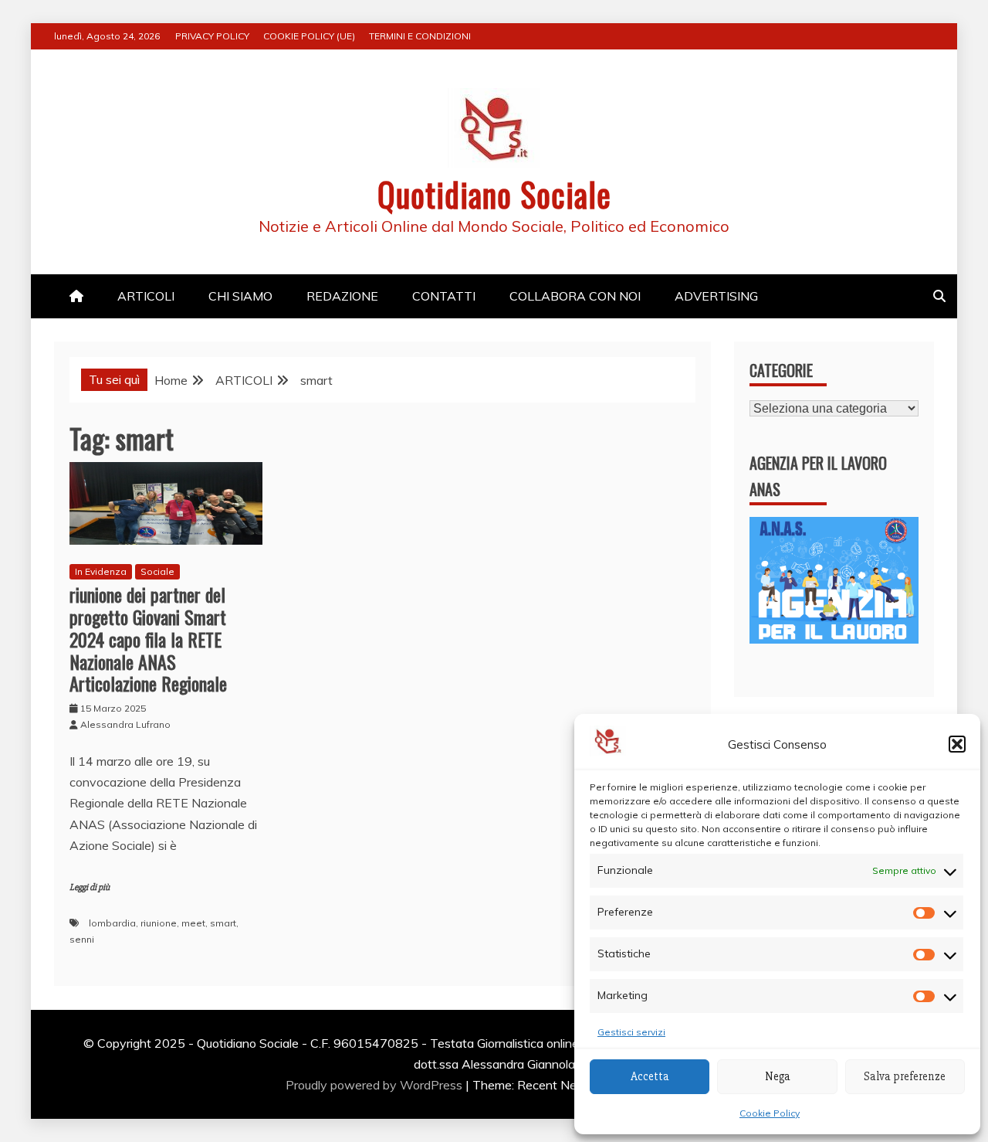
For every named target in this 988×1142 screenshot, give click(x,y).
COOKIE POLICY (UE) (309, 36)
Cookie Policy (769, 1113)
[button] (957, 744)
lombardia (112, 923)
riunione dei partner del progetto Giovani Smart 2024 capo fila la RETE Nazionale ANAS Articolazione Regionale (148, 638)
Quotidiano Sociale (494, 194)
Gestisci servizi (631, 1032)
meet (193, 923)
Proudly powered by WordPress (375, 1085)
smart (223, 923)
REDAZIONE (342, 296)
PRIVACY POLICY (212, 36)
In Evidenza (101, 571)
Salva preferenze (905, 1076)
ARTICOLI (145, 296)
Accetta (650, 1076)
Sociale (157, 571)
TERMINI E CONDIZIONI (420, 36)
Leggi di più (89, 887)
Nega (777, 1076)
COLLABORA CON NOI (575, 296)
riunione (158, 923)
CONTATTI (443, 296)
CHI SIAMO (240, 296)
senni (81, 939)
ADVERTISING (716, 296)
